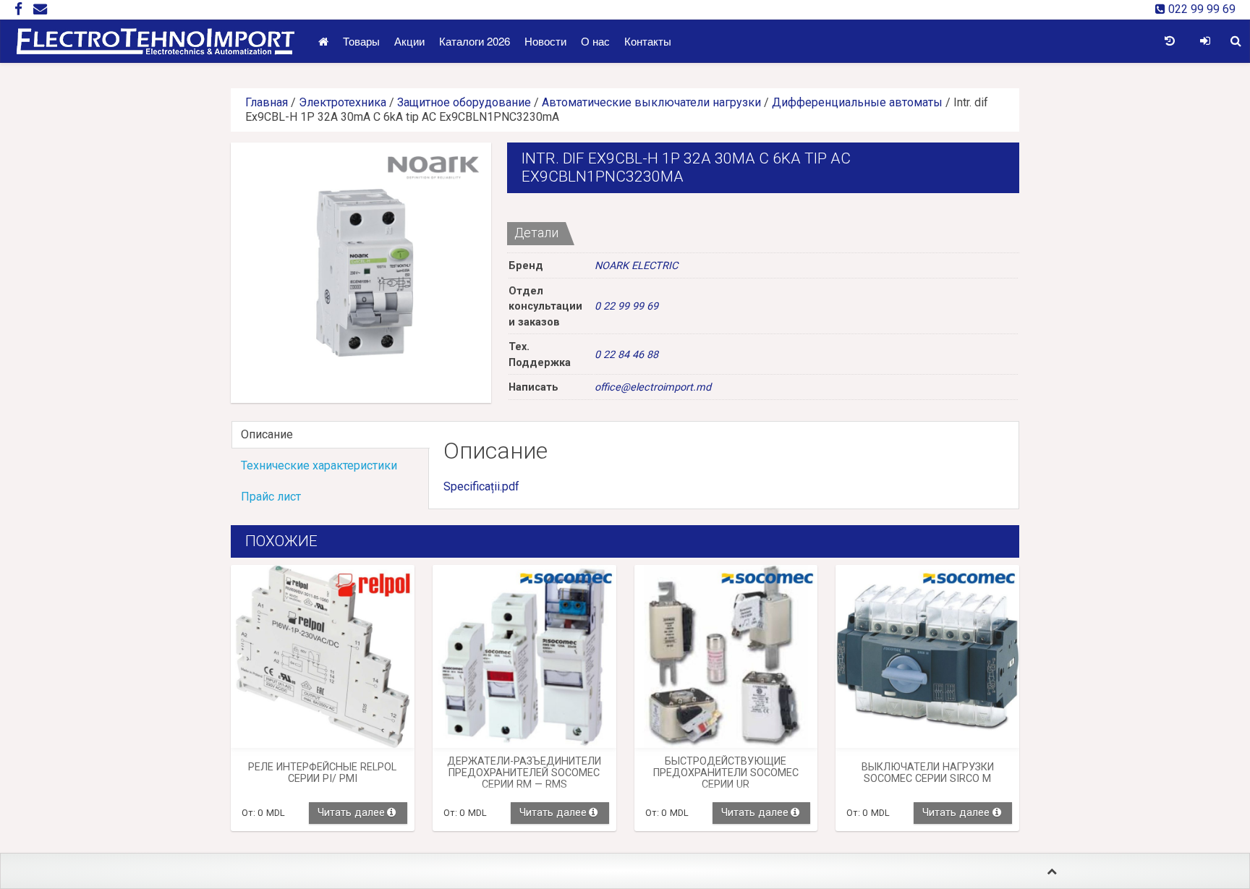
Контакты (647, 40)
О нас (595, 40)
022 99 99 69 (1200, 9)
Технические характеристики (319, 465)
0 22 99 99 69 (626, 306)
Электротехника (342, 102)
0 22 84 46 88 (626, 355)
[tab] (330, 434)
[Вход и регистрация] (1205, 41)
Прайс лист (271, 496)
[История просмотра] (1169, 41)
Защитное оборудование (464, 102)
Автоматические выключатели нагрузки (651, 102)
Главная (266, 102)
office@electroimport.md (653, 387)
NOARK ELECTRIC (636, 266)
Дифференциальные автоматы (857, 102)
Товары (361, 40)
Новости (545, 40)
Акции (409, 40)
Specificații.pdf (481, 486)
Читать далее (351, 813)
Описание (267, 434)
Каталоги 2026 (474, 40)
